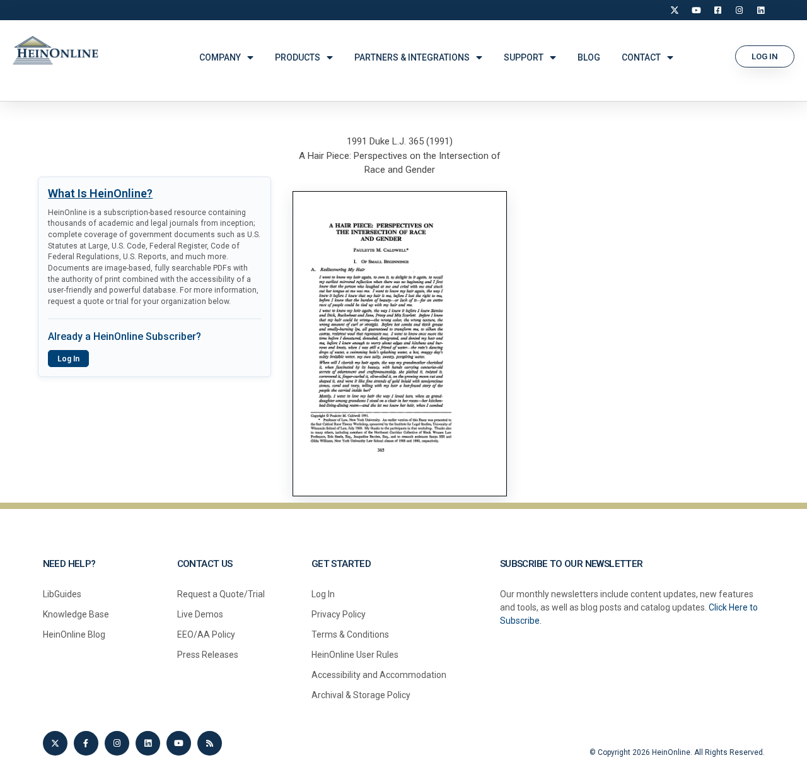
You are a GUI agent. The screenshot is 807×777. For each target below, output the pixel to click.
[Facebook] (717, 10)
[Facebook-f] (86, 743)
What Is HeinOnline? (100, 193)
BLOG (589, 57)
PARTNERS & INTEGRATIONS (412, 57)
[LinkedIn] (760, 10)
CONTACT (641, 57)
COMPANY (220, 57)
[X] (674, 10)
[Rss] (209, 743)
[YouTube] (696, 10)
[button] (764, 56)
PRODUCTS (297, 57)
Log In (68, 358)
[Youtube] (178, 743)
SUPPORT (523, 57)
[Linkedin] (148, 743)
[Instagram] (739, 10)
